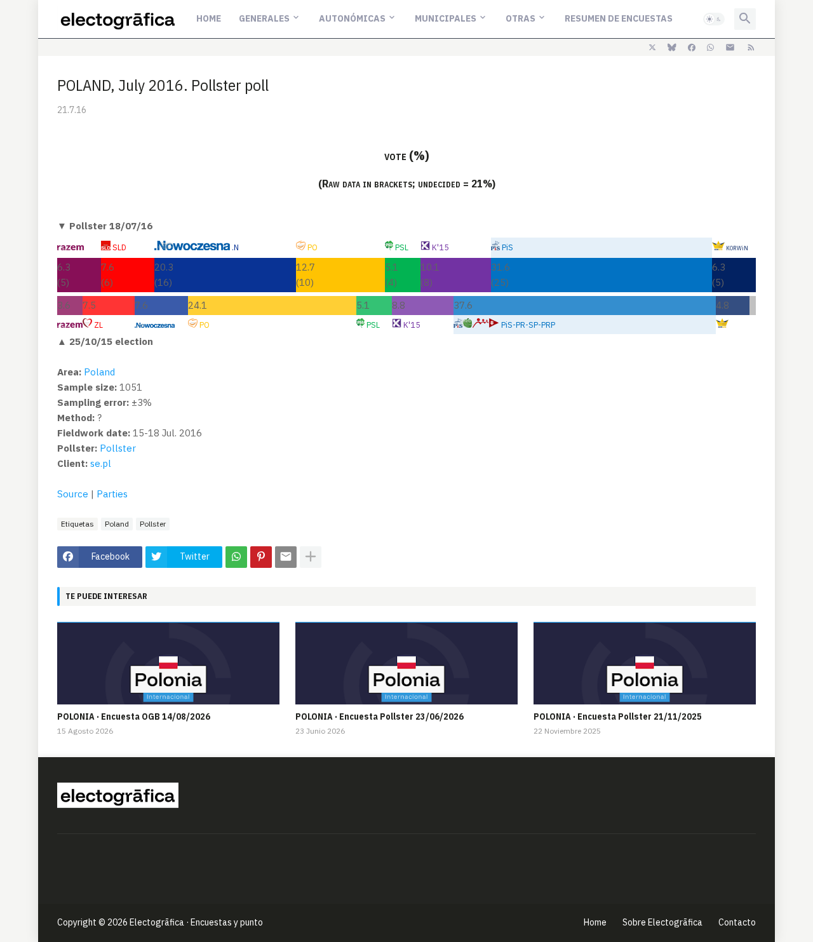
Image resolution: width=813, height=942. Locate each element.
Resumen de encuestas (619, 18)
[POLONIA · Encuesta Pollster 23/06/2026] (406, 663)
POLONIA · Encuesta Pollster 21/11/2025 (618, 716)
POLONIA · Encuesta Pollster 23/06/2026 (379, 716)
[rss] (751, 48)
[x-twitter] (652, 48)
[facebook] (691, 48)
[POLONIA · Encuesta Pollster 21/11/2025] (645, 663)
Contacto (737, 922)
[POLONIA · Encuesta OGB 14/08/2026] (168, 663)
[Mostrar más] (310, 557)
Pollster (118, 448)
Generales (264, 18)
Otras (520, 18)
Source (72, 494)
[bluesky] (672, 48)
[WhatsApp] (236, 557)
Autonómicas (352, 18)
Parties (112, 494)
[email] (730, 48)
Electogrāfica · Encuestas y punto (196, 922)
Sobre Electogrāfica (662, 922)
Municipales (445, 18)
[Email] (286, 557)
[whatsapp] (710, 48)
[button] (714, 19)
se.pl (100, 463)
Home (208, 18)
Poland (99, 372)
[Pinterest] (261, 557)
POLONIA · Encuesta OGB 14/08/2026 (133, 716)
